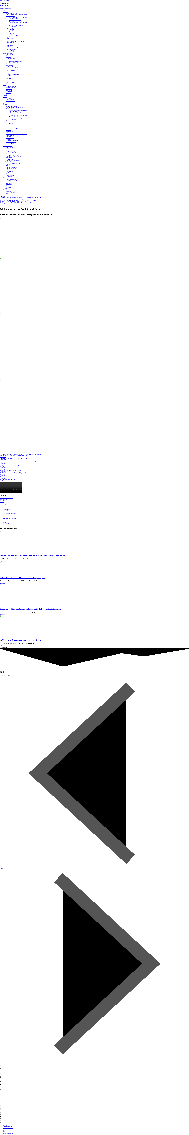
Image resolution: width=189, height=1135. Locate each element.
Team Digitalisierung (11, 75)
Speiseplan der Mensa (11, 86)
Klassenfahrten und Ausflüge (12, 67)
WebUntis (11, 33)
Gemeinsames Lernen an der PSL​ (14, 63)
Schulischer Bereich (13, 18)
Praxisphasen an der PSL (12, 87)
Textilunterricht (12, 59)
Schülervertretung (10, 82)
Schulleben (5, 12)
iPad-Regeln (9, 91)
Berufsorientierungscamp (15, 24)
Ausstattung (11, 30)
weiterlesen (2, 561)
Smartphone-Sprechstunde (12, 47)
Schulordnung (9, 89)
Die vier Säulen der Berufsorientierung (18, 17)
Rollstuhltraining (10, 42)
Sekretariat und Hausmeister (12, 74)
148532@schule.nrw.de (5, 8)
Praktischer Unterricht (11, 58)
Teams (10, 34)
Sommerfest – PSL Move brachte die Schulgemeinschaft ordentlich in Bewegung (19, 200)
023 (3, 675)
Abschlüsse (8, 57)
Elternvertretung (9, 81)
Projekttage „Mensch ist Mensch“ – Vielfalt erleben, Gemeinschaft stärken (17, 203)
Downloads (8, 94)
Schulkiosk (8, 37)
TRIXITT (11, 51)
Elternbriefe (8, 93)
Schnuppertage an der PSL (12, 36)
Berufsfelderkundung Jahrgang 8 (16, 25)
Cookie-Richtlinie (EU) (11, 99)
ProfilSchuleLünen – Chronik (13, 70)
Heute (1, 868)
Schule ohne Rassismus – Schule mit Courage (16, 14)
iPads (10, 32)
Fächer (7, 55)
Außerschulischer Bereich (15, 20)
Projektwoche (9, 46)
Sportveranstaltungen (11, 49)
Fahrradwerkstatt (10, 45)
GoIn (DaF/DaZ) (10, 65)
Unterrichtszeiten (10, 54)
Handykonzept (9, 90)
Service (4, 85)
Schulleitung (9, 71)
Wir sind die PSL (7, 69)
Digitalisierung (9, 28)
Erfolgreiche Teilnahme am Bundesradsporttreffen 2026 (13, 201)
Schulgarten (8, 43)
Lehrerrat (8, 79)
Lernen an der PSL (7, 53)
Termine (5, 95)
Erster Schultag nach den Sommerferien (12, 523)
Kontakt (5, 97)
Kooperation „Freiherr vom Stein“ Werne (18, 22)
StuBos (7, 77)
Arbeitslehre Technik (14, 62)
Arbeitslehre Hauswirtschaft (15, 61)
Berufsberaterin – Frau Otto (15, 21)
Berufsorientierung (10, 16)
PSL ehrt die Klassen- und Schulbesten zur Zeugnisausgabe (14, 199)
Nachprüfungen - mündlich (9, 518)
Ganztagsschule (9, 38)
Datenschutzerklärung (11, 101)
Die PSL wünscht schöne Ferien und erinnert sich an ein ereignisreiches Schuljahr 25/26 (20, 197)
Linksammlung (12, 26)
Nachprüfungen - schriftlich (9, 513)
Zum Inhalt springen (4, 0)
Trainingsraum (9, 66)
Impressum (8, 98)
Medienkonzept (12, 29)
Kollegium (8, 73)
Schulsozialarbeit (10, 78)
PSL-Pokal (11, 50)
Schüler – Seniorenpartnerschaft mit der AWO (16, 41)
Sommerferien (6, 509)
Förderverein (9, 83)
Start (4, 10)
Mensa (7, 39)
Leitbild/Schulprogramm (11, 13)
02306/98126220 (4, 5)
